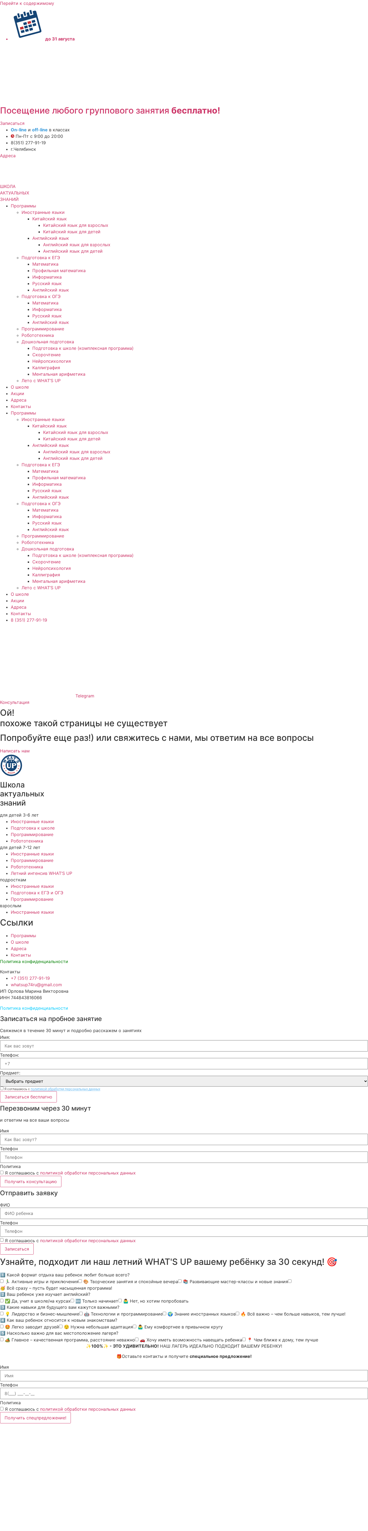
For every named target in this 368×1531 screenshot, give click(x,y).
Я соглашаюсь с (52, 1089)
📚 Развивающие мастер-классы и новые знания (235, 1281)
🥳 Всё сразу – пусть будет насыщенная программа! (56, 1288)
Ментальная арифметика (58, 374)
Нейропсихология (51, 361)
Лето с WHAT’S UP (41, 380)
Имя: (5, 1037)
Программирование (43, 328)
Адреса (18, 400)
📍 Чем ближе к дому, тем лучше (282, 1340)
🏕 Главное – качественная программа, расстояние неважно (70, 1340)
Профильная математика (59, 270)
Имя (4, 1131)
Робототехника (38, 335)
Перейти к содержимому (27, 3)
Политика (10, 1166)
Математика (45, 264)
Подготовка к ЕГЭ (41, 257)
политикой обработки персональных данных (65, 1089)
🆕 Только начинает (96, 1301)
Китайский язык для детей (71, 231)
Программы (23, 205)
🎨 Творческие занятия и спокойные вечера (130, 1281)
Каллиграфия (46, 367)
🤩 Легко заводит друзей (32, 1327)
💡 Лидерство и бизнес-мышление (42, 1314)
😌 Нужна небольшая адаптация (98, 1327)
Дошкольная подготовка (48, 341)
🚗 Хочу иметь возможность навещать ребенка (191, 1340)
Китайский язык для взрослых (75, 225)
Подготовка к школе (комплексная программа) (83, 348)
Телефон (9, 1148)
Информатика (47, 277)
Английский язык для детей (73, 251)
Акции (17, 393)
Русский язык (47, 283)
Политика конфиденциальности (34, 961)
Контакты (21, 406)
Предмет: (10, 1073)
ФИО (5, 1205)
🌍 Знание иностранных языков (202, 1314)
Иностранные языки (43, 212)
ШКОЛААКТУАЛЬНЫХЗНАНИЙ (14, 193)
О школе (20, 387)
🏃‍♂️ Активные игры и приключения (41, 1281)
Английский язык (50, 238)
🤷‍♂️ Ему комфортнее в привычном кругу (180, 1327)
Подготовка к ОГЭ (41, 296)
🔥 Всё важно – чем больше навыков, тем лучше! (293, 1314)
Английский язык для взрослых (76, 244)
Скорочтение (46, 354)
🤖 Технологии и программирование (123, 1314)
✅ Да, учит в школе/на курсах (38, 1301)
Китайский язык (49, 218)
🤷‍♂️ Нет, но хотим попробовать (156, 1301)
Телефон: (9, 1055)
